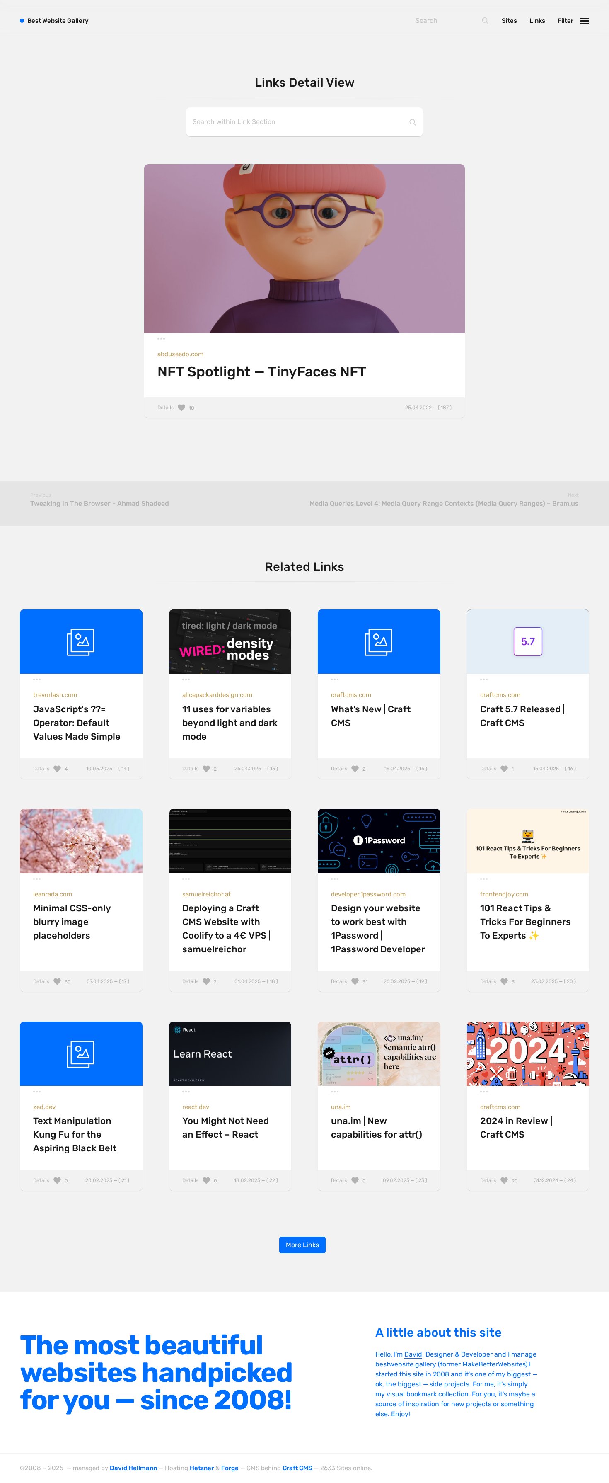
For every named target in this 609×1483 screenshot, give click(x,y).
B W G (58, 20)
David (413, 1354)
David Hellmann (133, 1468)
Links (537, 20)
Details (304, 407)
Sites (509, 20)
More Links (302, 1245)
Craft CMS (297, 1468)
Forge (230, 1468)
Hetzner (202, 1468)
